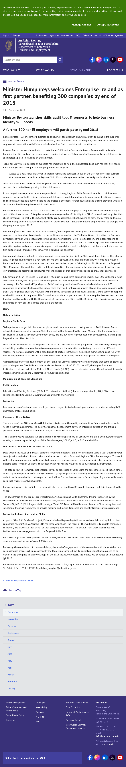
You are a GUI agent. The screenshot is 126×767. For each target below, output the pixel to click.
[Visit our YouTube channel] (120, 60)
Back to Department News (19, 580)
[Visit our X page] (113, 60)
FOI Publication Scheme (77, 702)
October (12, 626)
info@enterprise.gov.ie (107, 736)
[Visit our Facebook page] (92, 60)
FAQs (78, 35)
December (13, 612)
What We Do (45, 70)
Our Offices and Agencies (111, 35)
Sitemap (40, 712)
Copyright (40, 702)
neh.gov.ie (109, 744)
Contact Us (115, 70)
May (10, 660)
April (10, 667)
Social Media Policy (15, 715)
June (10, 653)
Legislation (54, 35)
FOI (37, 721)
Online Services (90, 35)
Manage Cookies (81, 24)
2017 (11, 605)
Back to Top (14, 590)
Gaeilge (16, 35)
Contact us (101, 702)
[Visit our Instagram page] (99, 60)
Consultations (67, 35)
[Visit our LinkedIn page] (106, 60)
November (13, 619)
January (11, 688)
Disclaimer (11, 720)
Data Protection (73, 707)
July (10, 646)
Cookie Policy (26, 14)
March (11, 674)
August (11, 639)
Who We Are (11, 70)
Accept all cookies (108, 24)
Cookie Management (15, 702)
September (13, 633)
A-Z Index (40, 716)
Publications (41, 35)
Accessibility (41, 707)
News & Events (80, 70)
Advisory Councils (74, 720)
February (12, 681)
